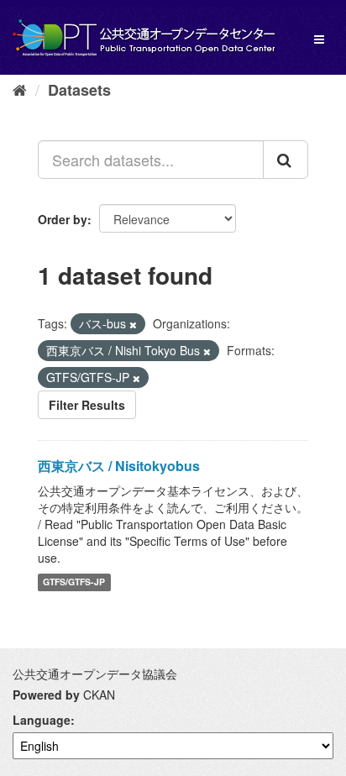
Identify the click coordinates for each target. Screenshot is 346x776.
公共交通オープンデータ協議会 (95, 673)
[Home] (20, 89)
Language (42, 719)
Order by (62, 219)
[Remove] (133, 324)
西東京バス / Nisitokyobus (119, 465)
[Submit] (285, 159)
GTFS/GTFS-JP (74, 582)
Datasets (79, 90)
